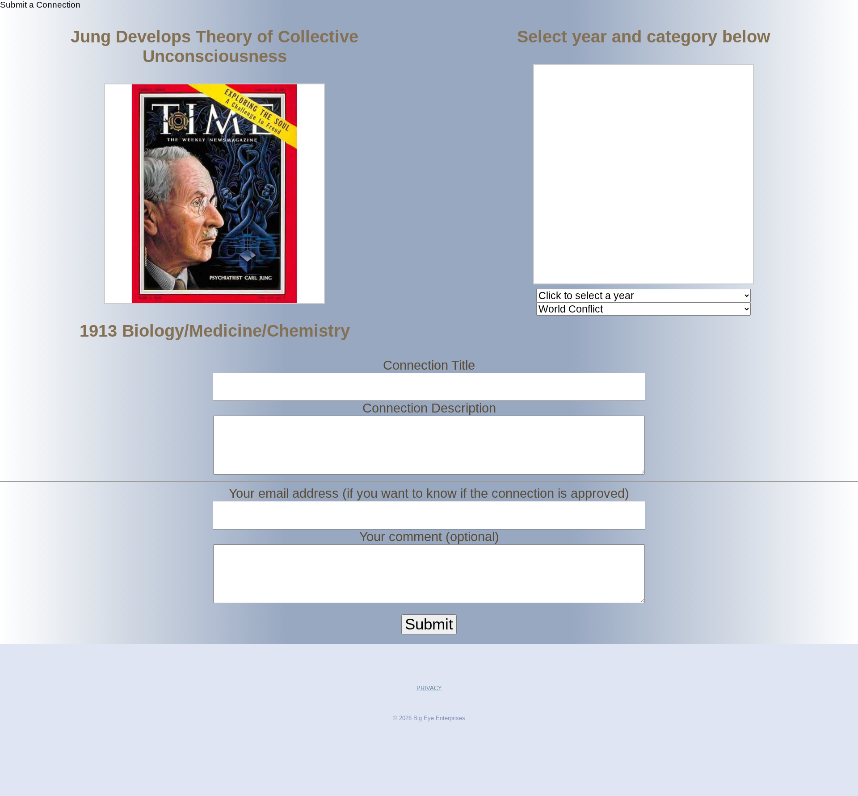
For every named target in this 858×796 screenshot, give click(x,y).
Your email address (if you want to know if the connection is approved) (429, 493)
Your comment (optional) (429, 536)
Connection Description (429, 408)
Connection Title (429, 365)
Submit (429, 624)
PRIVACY (429, 688)
